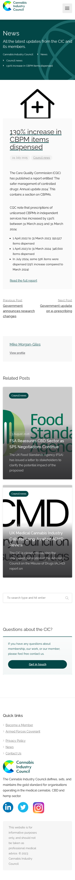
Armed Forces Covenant (23, 731)
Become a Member (19, 725)
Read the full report (23, 280)
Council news (41, 157)
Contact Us (13, 753)
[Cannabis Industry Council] (15, 8)
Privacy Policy (16, 741)
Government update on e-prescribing (56, 306)
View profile (17, 352)
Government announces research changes (19, 308)
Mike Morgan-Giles (25, 344)
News (10, 747)
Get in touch (37, 664)
